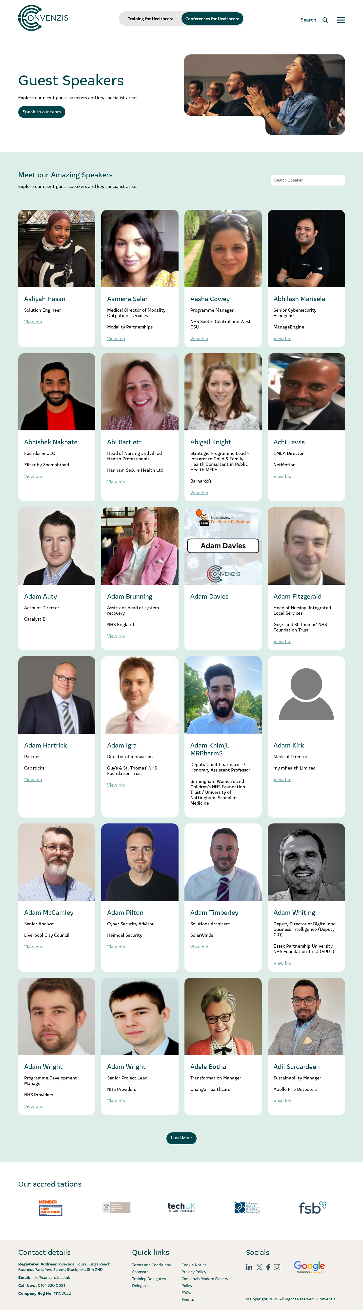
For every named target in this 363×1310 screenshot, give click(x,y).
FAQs (186, 1292)
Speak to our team (42, 111)
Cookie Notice (194, 1264)
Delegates (141, 1285)
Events (188, 1299)
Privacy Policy (194, 1271)
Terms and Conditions (151, 1264)
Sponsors (140, 1271)
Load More (181, 1137)
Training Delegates (149, 1278)
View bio (33, 321)
